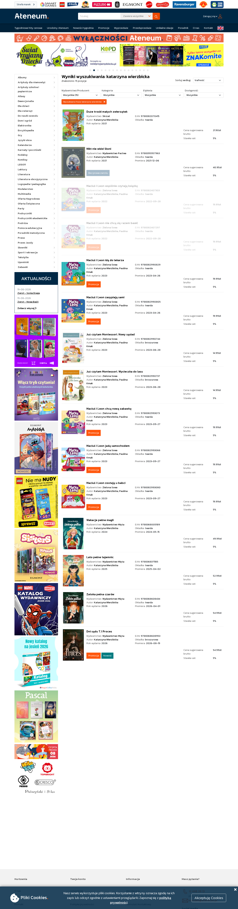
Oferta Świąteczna (29, 204)
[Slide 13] (136, 70)
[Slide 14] (140, 70)
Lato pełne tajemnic (100, 557)
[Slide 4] (102, 70)
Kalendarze (25, 145)
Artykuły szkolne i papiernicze (28, 89)
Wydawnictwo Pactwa (114, 153)
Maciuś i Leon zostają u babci (105, 483)
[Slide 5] (106, 70)
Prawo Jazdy (25, 243)
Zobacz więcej (26, 308)
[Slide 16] (148, 70)
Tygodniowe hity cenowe (28, 28)
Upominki (23, 262)
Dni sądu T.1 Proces (99, 631)
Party (21, 208)
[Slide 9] (121, 70)
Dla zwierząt (25, 111)
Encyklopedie (26, 130)
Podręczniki (25, 213)
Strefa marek (24, 4)
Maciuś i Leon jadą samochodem (108, 446)
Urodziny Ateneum (58, 28)
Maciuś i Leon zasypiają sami (105, 297)
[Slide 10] (125, 70)
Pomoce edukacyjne (30, 228)
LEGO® (22, 164)
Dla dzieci (23, 106)
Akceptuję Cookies (208, 897)
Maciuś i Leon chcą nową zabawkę (109, 408)
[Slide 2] (94, 70)
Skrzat (106, 116)
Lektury (22, 169)
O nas (196, 28)
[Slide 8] (117, 70)
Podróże (23, 223)
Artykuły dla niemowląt (31, 82)
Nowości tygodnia (83, 28)
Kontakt (208, 28)
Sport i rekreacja (28, 252)
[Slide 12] (132, 70)
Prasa (21, 238)
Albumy (22, 77)
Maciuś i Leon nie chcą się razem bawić (112, 223)
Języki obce (25, 140)
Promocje (103, 28)
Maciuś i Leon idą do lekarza (105, 260)
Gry (20, 135)
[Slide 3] (98, 70)
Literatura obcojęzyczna (33, 179)
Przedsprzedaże (142, 28)
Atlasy (21, 96)
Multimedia (24, 194)
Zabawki (23, 267)
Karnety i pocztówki (29, 150)
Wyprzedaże (121, 28)
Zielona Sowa (109, 190)
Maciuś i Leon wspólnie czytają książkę (112, 186)
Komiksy (23, 160)
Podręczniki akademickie (32, 218)
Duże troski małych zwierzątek (107, 111)
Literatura (24, 174)
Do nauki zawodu (28, 116)
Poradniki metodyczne (31, 233)
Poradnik (183, 28)
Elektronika (24, 125)
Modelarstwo (25, 189)
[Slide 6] (109, 70)
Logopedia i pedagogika (32, 184)
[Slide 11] (129, 70)
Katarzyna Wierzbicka (106, 120)
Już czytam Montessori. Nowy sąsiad (110, 334)
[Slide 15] (144, 70)
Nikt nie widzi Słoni (98, 149)
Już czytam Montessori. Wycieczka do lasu (114, 371)
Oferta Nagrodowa (29, 199)
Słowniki (22, 247)
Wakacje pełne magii (100, 520)
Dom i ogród (25, 121)
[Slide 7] (113, 70)
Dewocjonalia (26, 101)
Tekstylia (23, 257)
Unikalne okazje (164, 28)
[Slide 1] (90, 70)
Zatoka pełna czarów (100, 594)
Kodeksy (23, 155)
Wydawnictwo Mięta (113, 524)
